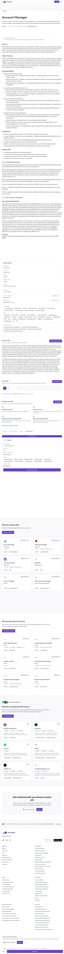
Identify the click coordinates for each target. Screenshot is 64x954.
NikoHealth (6, 565)
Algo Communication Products (42, 583)
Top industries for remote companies (10, 920)
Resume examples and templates (43, 862)
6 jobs (28, 744)
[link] (5, 431)
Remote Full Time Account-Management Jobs (30, 327)
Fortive (4, 26)
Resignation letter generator (41, 927)
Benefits (12, 730)
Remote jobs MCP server (41, 909)
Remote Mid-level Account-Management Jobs (12, 327)
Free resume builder (39, 913)
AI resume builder (6, 884)
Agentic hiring (38, 893)
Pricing (36, 898)
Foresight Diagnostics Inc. (42, 769)
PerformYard (6, 547)
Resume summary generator (41, 915)
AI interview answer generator (42, 922)
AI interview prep (6, 891)
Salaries (6, 730)
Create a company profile (41, 895)
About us (4, 848)
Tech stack (19, 730)
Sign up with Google (29, 809)
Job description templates (41, 884)
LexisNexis (37, 547)
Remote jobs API (39, 906)
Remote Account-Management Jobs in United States (13, 331)
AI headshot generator (7, 889)
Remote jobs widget (39, 871)
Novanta (6, 748)
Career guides (38, 859)
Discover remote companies (41, 853)
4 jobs (28, 723)
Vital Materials (38, 565)
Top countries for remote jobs (9, 913)
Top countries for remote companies (10, 918)
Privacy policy (5, 862)
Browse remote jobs (39, 850)
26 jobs (27, 764)
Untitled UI (43, 948)
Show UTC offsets (55, 300)
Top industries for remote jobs (9, 915)
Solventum (38, 728)
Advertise (37, 900)
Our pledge (58, 824)
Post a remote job (39, 880)
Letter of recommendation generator (43, 929)
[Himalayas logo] (7, 1)
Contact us (4, 864)
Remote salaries (6, 906)
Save (3, 951)
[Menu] (61, 1)
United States (7, 297)
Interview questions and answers (43, 866)
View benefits (57, 402)
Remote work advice (40, 857)
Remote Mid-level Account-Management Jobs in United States (15, 329)
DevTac (5, 583)
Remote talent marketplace (41, 889)
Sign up (39, 809)
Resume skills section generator (42, 920)
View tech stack (57, 381)
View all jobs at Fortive (8, 630)
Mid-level (5, 281)
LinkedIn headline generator (41, 924)
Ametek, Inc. (7, 769)
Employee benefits (6, 857)
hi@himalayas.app (6, 836)
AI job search (38, 855)
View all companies (7, 716)
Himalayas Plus (5, 880)
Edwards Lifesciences (10, 728)
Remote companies (14, 431)
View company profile (55, 341)
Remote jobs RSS (39, 868)
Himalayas (4, 431)
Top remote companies (14, 702)
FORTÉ (36, 748)
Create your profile (39, 848)
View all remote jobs (8, 532)
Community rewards (40, 873)
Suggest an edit (55, 295)
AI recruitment (38, 891)
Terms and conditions (7, 859)
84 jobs (58, 723)
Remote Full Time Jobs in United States (35, 329)
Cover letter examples (40, 864)
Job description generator (41, 882)
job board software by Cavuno (31, 948)
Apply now (35, 951)
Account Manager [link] (29, 431)
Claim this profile (32, 436)
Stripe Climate (50, 824)
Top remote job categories (8, 909)
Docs (3, 853)
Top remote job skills (7, 911)
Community (5, 850)
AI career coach (6, 893)
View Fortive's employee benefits (10, 425)
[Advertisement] (32, 32)
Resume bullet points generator (42, 918)
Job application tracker (7, 882)
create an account (17, 393)
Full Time (5, 276)
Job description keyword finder (42, 911)
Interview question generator (42, 886)
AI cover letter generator (8, 886)
